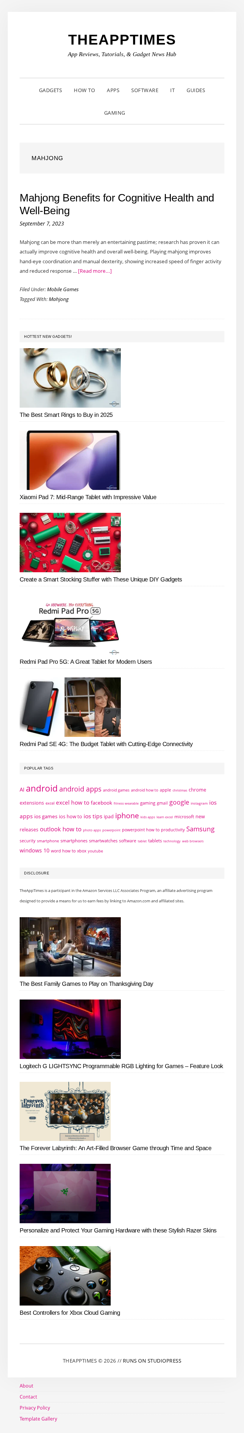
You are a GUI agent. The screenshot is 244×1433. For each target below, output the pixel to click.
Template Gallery (38, 1418)
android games (116, 790)
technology (172, 841)
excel (50, 803)
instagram (199, 803)
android (42, 788)
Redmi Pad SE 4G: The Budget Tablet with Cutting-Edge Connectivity (106, 744)
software (127, 841)
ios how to (70, 816)
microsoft (184, 817)
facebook (101, 802)
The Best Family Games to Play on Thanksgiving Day (86, 983)
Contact (28, 1396)
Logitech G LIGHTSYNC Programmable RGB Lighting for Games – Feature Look (121, 1066)
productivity (173, 830)
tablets (155, 841)
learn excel (165, 817)
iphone (127, 815)
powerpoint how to (140, 830)
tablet (142, 841)
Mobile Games (63, 289)
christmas (180, 790)
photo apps (92, 830)
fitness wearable (126, 803)
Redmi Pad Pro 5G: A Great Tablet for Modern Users (86, 661)
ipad (109, 816)
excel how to (72, 802)
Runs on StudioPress (152, 1360)
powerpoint (111, 830)
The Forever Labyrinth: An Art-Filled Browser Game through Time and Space (115, 1148)
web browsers (193, 841)
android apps (80, 789)
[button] (138, 113)
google (179, 802)
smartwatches (103, 841)
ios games (45, 816)
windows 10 (34, 850)
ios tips (93, 816)
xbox (81, 851)
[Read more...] (95, 270)
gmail (162, 803)
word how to (63, 851)
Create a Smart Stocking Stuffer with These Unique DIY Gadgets (101, 579)
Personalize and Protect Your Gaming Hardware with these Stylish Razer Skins (118, 1230)
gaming (147, 803)
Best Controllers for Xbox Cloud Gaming (70, 1312)
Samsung (200, 828)
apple (165, 790)
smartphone (48, 841)
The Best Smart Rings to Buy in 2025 (66, 415)
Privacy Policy (35, 1407)
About (26, 1385)
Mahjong (59, 299)
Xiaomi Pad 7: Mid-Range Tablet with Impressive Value (88, 497)
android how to (144, 790)
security (27, 841)
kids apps (147, 817)
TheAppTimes (122, 40)
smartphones (73, 841)
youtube (95, 851)
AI (22, 789)
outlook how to (61, 829)
